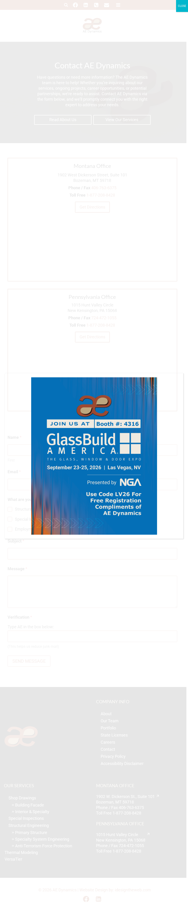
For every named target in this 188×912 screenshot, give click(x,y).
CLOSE (182, 6)
